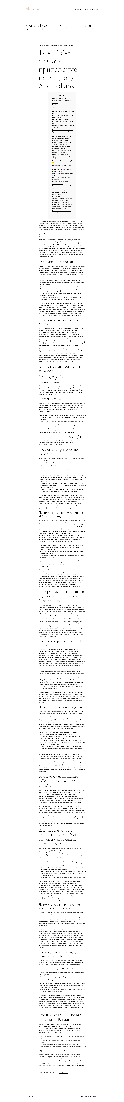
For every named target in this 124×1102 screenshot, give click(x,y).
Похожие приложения (59, 98)
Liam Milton (35, 9)
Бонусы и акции (57, 171)
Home (86, 9)
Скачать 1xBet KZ (57, 109)
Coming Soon (79, 9)
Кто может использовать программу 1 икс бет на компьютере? (60, 192)
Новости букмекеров (59, 208)
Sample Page (94, 9)
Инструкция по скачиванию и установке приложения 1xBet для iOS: (62, 121)
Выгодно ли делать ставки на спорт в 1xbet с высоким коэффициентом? (61, 213)
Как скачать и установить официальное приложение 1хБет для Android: (62, 157)
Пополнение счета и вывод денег (62, 130)
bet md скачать (57, 196)
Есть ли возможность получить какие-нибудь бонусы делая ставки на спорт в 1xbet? (62, 138)
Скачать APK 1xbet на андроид (62, 169)
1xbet (79, 315)
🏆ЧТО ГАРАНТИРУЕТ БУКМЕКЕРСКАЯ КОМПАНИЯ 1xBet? (61, 165)
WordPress (94, 1096)
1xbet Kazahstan (63, 1073)
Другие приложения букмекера (62, 198)
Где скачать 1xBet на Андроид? (62, 161)
